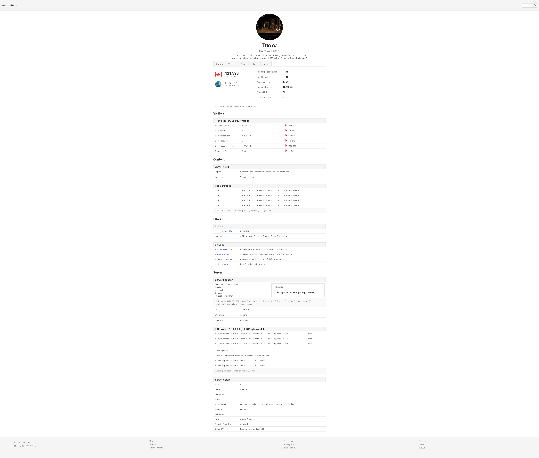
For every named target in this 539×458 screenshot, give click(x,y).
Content (244, 64)
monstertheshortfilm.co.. (225, 231)
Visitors (232, 64)
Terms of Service (291, 448)
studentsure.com (222, 254)
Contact (152, 444)
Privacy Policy (290, 444)
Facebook (423, 441)
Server (266, 64)
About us (153, 441)
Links (255, 64)
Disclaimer (288, 441)
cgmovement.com (223, 236)
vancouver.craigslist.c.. (225, 259)
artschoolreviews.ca (223, 249)
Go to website (268, 51)
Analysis (220, 64)
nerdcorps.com (221, 264)
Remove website (156, 448)
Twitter (421, 444)
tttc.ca (218, 190)
